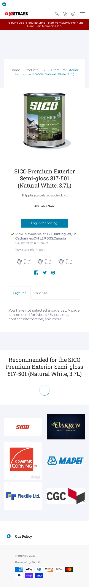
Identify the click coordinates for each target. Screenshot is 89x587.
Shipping (28, 195)
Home (15, 70)
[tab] (20, 293)
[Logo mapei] (66, 461)
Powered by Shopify (28, 562)
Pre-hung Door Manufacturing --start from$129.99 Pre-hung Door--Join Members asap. (45, 24)
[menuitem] (57, 14)
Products (31, 70)
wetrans (20, 555)
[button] (4, 4)
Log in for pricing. (44, 223)
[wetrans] (16, 14)
